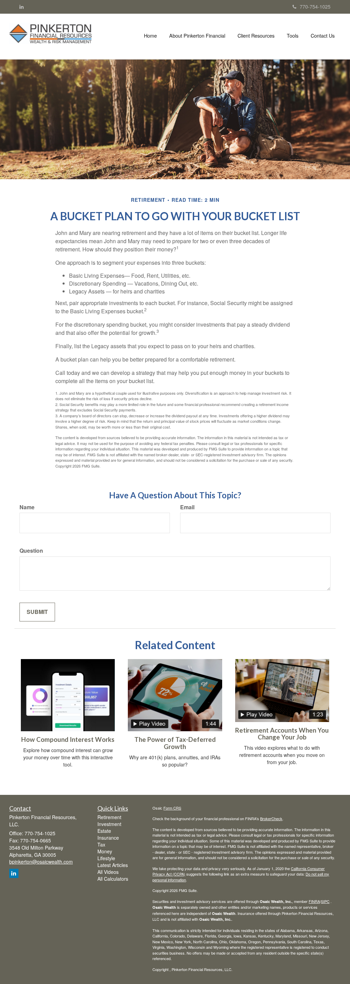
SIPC (325, 901)
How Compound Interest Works (68, 739)
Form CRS (172, 808)
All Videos (108, 871)
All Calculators (112, 878)
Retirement (109, 817)
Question (31, 550)
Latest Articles (112, 865)
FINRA (314, 901)
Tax (101, 844)
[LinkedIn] (21, 6)
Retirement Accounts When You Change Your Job (282, 733)
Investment (109, 824)
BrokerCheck (271, 818)
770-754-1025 (315, 6)
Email (187, 507)
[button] (197, 36)
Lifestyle (106, 858)
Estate (104, 830)
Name (27, 507)
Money (104, 851)
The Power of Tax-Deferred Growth (175, 743)
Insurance (108, 837)
